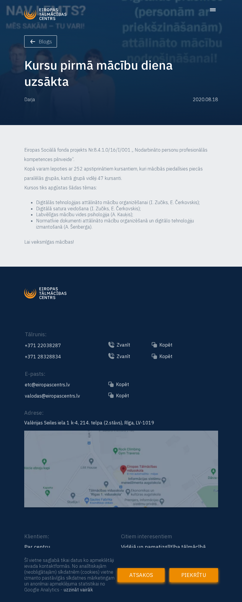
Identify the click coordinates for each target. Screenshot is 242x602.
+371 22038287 (43, 345)
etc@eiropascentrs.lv (47, 385)
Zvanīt (123, 345)
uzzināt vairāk (78, 590)
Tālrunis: (36, 334)
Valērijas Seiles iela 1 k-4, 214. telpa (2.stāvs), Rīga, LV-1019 (89, 423)
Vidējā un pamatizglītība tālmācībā (163, 547)
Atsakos (141, 575)
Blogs (45, 41)
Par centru (37, 547)
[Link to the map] (121, 504)
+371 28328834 (43, 357)
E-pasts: (35, 373)
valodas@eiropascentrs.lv (52, 396)
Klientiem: (36, 536)
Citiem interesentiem (146, 536)
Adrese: (34, 412)
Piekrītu (193, 575)
